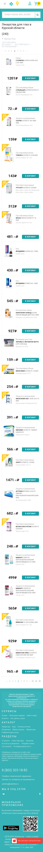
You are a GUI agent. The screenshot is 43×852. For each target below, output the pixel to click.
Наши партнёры (18, 741)
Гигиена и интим (23, 727)
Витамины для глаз (24, 339)
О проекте (6, 741)
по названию (9, 46)
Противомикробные (24, 87)
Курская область (18, 3)
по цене (6, 44)
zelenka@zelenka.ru (10, 784)
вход (30, 4)
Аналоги (5, 718)
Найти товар (32, 715)
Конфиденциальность (22, 746)
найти (37, 15)
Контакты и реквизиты (11, 743)
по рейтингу (22, 44)
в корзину (30, 78)
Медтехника (31, 730)
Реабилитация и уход (10, 732)
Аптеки (4, 715)
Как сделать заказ (18, 718)
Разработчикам (28, 743)
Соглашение (6, 746)
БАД (13, 727)
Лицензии (29, 741)
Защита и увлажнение (25, 118)
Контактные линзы (24, 310)
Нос (17, 249)
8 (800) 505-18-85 (14, 770)
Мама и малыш (18, 730)
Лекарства (6, 727)
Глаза (18, 58)
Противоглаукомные (25, 185)
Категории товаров (17, 715)
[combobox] (18, 15)
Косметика (6, 730)
